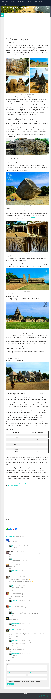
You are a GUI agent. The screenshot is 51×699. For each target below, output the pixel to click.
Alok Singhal (11, 629)
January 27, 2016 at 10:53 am (25, 653)
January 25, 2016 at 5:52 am (25, 640)
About (7, 1)
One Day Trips (20, 1)
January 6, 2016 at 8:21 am (17, 564)
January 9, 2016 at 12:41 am (20, 576)
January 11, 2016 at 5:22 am (25, 600)
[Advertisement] (27, 22)
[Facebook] (42, 696)
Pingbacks (20, 536)
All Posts (13, 1)
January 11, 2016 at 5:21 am (25, 585)
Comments (11, 536)
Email (29, 672)
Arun (10, 564)
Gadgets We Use (15, 4)
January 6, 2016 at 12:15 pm (25, 570)
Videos (40, 1)
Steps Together (15, 545)
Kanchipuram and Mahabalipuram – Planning (18, 483)
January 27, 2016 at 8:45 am (18, 647)
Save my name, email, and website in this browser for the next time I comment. (24, 681)
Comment (9, 664)
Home (2, 1)
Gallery (35, 1)
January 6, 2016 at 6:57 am (21, 539)
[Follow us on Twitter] (46, 696)
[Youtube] (44, 696)
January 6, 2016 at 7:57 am (24, 558)
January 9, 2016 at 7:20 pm (18, 593)
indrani (10, 606)
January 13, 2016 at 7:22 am (18, 606)
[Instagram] (40, 696)
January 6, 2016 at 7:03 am (24, 545)
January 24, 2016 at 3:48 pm (21, 629)
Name (8, 672)
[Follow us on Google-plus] (48, 696)
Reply (10, 543)
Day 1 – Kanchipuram (12, 485)
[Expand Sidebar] (2, 15)
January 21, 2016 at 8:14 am (25, 617)
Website (8, 676)
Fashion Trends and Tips (14, 617)
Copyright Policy (5, 4)
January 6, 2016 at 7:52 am (21, 551)
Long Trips (29, 1)
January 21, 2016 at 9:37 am (25, 623)
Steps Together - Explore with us (21, 7)
